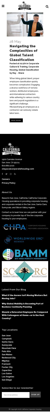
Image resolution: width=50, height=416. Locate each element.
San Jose (6, 335)
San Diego (7, 380)
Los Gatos (7, 373)
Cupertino (7, 370)
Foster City (7, 367)
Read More (16, 120)
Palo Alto (6, 351)
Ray (14, 73)
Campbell (7, 339)
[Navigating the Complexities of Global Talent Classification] (25, 24)
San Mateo (7, 354)
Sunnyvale (7, 345)
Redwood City (9, 358)
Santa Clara (7, 342)
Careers (6, 179)
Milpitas (5, 361)
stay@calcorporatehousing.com (18, 169)
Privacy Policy (8, 183)
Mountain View (9, 348)
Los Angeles (8, 377)
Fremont (6, 364)
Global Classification (29, 70)
